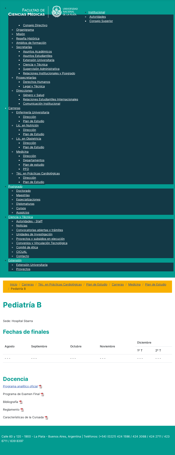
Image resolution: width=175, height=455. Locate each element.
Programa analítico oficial (20, 386)
